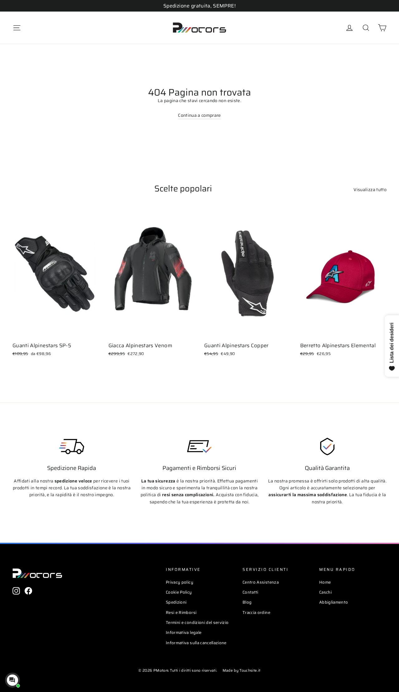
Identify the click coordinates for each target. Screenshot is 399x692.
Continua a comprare (199, 115)
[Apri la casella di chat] (12, 680)
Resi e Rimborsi (181, 612)
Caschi (325, 592)
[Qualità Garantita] (327, 446)
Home (325, 582)
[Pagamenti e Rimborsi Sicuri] (199, 446)
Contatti (250, 592)
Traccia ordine (256, 612)
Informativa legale (183, 632)
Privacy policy (179, 582)
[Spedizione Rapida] (71, 446)
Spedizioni (176, 602)
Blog (247, 602)
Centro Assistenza (261, 582)
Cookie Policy (179, 592)
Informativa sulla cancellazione (196, 643)
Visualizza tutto (370, 189)
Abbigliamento (333, 602)
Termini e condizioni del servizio (197, 622)
